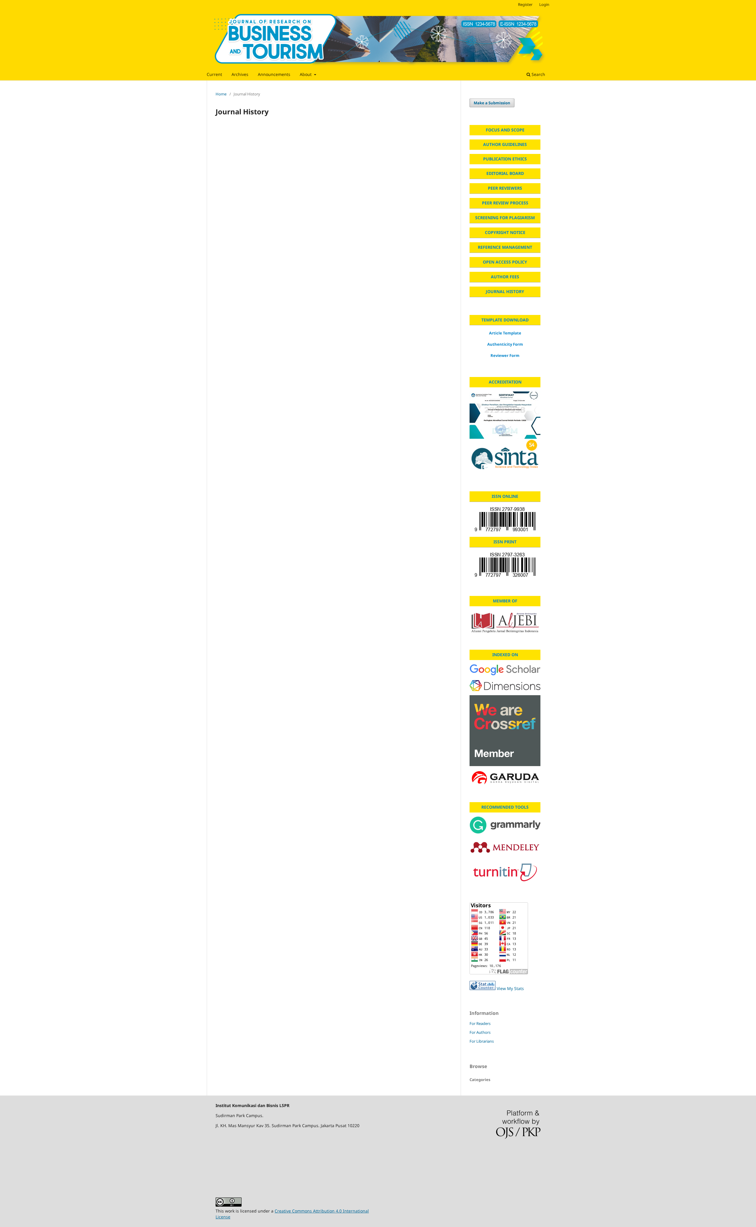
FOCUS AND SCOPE (505, 130)
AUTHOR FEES (505, 276)
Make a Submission (492, 102)
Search (537, 74)
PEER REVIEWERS (505, 188)
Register (525, 4)
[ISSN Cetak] (505, 565)
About (306, 74)
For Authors (480, 1032)
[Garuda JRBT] (505, 778)
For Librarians (482, 1041)
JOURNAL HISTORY (505, 291)
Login (544, 4)
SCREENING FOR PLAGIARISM (505, 217)
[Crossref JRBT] (505, 730)
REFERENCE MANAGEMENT (505, 247)
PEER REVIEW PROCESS (505, 203)
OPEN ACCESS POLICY (505, 262)
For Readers (480, 1023)
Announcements (274, 74)
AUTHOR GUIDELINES (505, 144)
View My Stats (510, 988)
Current (214, 74)
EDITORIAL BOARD (505, 173)
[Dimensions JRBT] (505, 685)
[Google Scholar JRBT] (505, 670)
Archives (240, 74)
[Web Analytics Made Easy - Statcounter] (483, 988)
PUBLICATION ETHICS (505, 159)
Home (221, 94)
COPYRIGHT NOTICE (505, 232)
